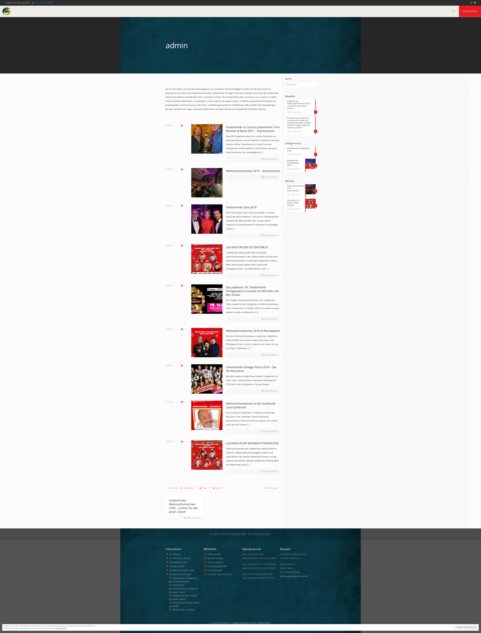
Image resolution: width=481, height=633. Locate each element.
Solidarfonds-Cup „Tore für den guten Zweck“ (183, 597)
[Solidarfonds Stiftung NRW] (7, 11)
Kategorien (189, 488)
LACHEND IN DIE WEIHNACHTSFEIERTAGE (252, 443)
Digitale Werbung (240, 623)
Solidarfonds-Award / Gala (181, 570)
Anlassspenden (214, 570)
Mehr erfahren (271, 159)
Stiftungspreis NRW (178, 562)
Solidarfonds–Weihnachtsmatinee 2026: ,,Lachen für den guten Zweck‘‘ (183, 505)
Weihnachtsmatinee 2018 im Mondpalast (253, 331)
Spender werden (215, 558)
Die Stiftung (174, 554)
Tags (205, 488)
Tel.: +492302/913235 (44, 3)
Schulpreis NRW (176, 566)
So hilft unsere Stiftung (180, 558)
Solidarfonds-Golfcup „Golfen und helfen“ (184, 604)
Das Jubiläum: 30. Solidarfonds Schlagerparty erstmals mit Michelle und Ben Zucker (252, 291)
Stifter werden (214, 554)
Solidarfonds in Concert (183, 610)
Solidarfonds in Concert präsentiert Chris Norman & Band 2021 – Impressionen (253, 129)
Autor (218, 488)
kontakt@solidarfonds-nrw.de (294, 576)
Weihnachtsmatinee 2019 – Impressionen (253, 171)
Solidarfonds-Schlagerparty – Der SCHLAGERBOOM (184, 580)
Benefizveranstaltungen (180, 574)
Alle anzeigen (272, 488)
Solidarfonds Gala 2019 (241, 207)
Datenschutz (264, 623)
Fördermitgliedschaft (217, 566)
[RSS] (471, 2)
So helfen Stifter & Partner (219, 574)
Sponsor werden (215, 562)
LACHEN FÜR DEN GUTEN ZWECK (247, 247)
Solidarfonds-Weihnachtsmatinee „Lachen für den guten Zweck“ (183, 588)
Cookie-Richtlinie (61, 628)
